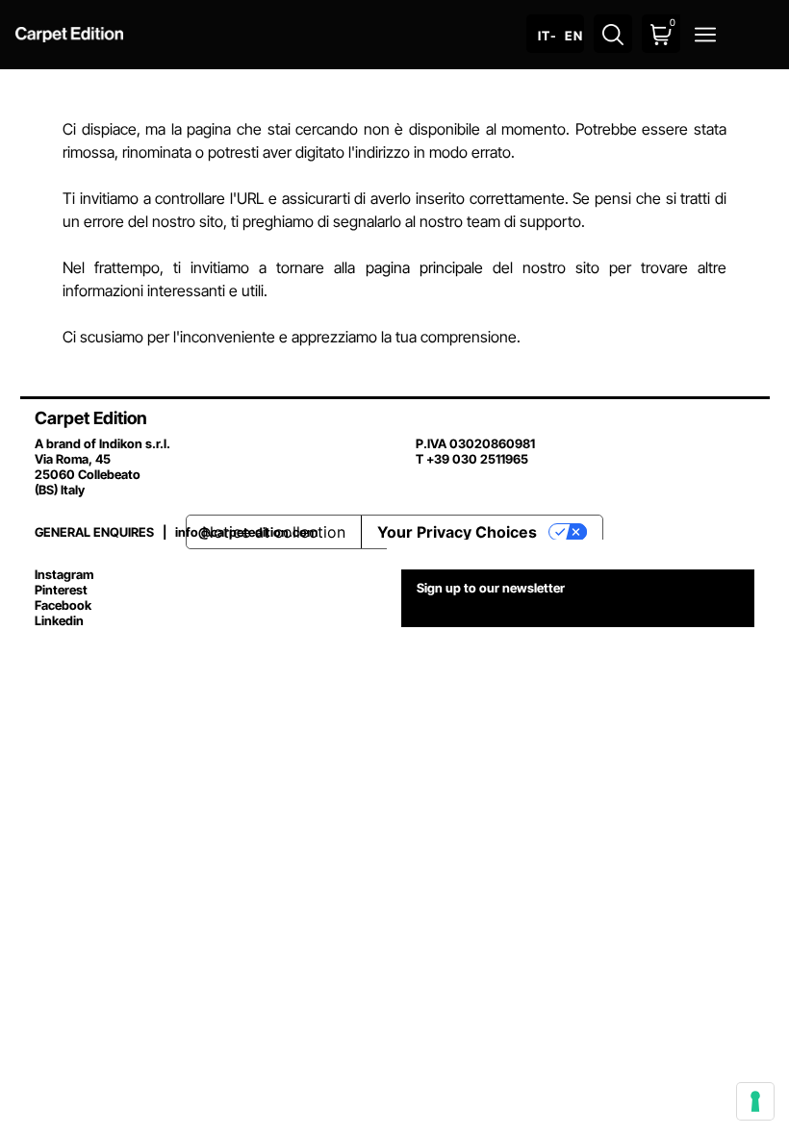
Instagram (64, 574)
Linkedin (59, 620)
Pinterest (61, 589)
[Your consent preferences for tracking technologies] (755, 1101)
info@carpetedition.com (246, 532)
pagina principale (424, 267)
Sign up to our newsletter (491, 587)
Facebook (63, 605)
